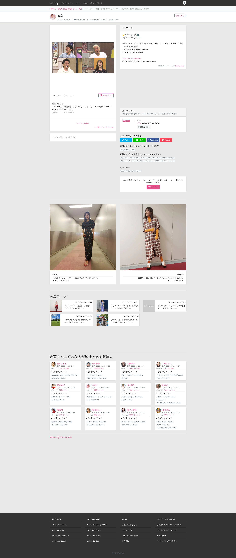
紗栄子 (95, 385)
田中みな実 (132, 409)
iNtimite (54, 422)
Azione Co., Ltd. (93, 541)
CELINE (89, 422)
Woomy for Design (94, 530)
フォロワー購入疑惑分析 (166, 519)
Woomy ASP (56, 519)
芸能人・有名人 (88, 3)
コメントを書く (83, 123)
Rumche (61, 397)
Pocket (167, 140)
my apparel (108, 397)
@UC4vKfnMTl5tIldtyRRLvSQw (87, 20)
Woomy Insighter (93, 519)
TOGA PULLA (56, 400)
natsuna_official (65, 20)
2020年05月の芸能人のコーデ (130, 171)
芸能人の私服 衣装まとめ (67, 9)
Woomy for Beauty (59, 541)
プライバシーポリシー (130, 536)
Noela (143, 422)
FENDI (124, 375)
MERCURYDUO (127, 422)
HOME (52, 9)
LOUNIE (169, 375)
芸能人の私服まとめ (129, 525)
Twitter (127, 140)
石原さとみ (62, 363)
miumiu (96, 397)
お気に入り (180, 16)
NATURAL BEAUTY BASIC (166, 403)
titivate (129, 375)
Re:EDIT (124, 378)
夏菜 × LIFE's (124, 149)
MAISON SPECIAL (161, 161)
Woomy (54, 3)
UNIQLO (54, 397)
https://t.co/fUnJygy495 (131, 58)
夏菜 (80, 9)
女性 (104, 20)
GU (101, 397)
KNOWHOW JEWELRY (94, 378)
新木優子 (96, 363)
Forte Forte (55, 378)
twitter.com (179, 66)
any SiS (134, 424)
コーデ (78, 3)
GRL (135, 375)
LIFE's (139, 123)
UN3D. (63, 378)
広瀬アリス (167, 363)
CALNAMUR (100, 424)
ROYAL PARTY (162, 422)
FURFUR (124, 400)
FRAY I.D (74, 375)
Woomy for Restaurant (60, 536)
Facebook (153, 140)
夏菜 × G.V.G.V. (125, 161)
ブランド (99, 3)
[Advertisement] (153, 89)
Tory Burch (68, 422)
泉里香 (165, 385)
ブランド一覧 (127, 530)
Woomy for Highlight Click (97, 525)
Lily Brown (55, 375)
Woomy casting (58, 530)
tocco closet (161, 400)
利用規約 (125, 541)
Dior (104, 378)
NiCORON (96, 422)
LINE (140, 140)
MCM (104, 422)
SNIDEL (99, 375)
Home (124, 519)
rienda (175, 427)
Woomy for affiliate (59, 525)
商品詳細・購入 (144, 127)
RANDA (139, 161)
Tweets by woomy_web (61, 437)
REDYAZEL (90, 424)
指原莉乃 (131, 385)
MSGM (124, 397)
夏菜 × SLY (124, 158)
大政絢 (60, 409)
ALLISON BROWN (93, 400)
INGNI (141, 375)
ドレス (139, 121)
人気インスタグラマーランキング (169, 525)
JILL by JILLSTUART (164, 427)
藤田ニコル (97, 409)
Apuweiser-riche (169, 397)
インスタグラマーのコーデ (167, 530)
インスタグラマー (67, 3)
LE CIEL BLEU (148, 161)
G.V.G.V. (171, 161)
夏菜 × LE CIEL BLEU (148, 158)
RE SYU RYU (161, 375)
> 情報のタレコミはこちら (104, 127)
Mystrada (160, 378)
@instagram (161, 536)
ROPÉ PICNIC (178, 375)
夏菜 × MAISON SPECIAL (165, 158)
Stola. (178, 403)
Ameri (93, 375)
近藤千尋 (131, 363)
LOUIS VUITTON (57, 424)
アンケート (153, 187)
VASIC (167, 378)
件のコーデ (64, 368)
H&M (68, 397)
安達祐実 (61, 385)
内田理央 (166, 409)
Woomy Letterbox (94, 536)
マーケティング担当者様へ (167, 541)
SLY (133, 161)
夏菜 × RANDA (134, 158)
